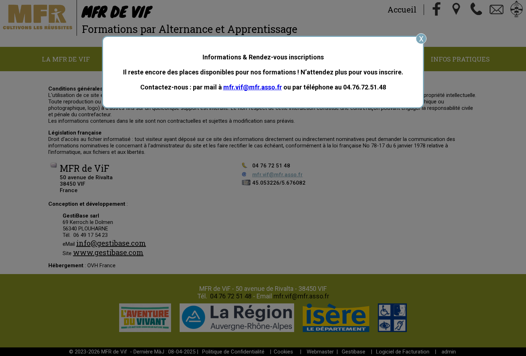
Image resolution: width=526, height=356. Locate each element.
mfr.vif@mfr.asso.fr (252, 87)
